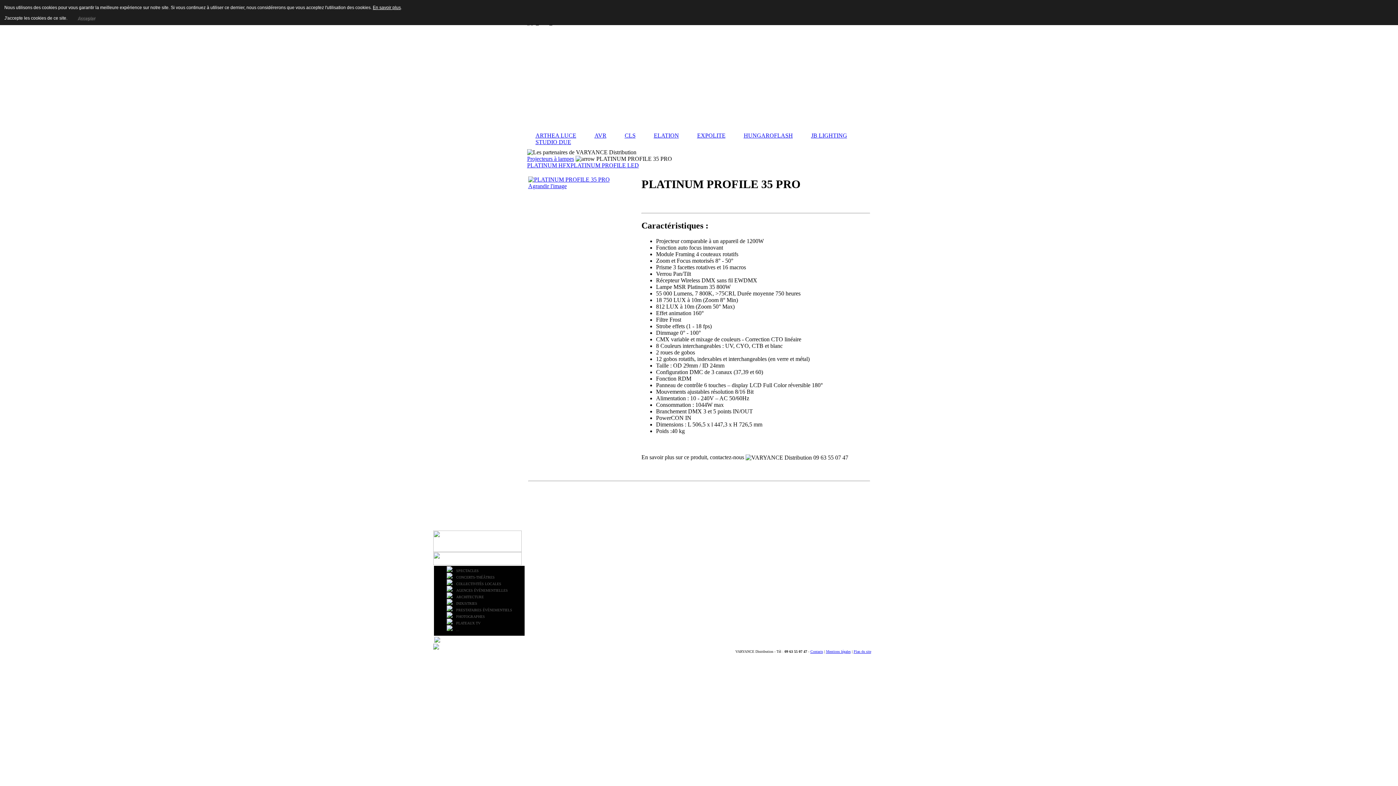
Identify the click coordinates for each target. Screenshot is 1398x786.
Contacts (816, 652)
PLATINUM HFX (548, 165)
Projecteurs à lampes (550, 159)
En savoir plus (387, 7)
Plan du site (862, 652)
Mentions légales (838, 652)
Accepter (86, 18)
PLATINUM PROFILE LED (604, 165)
